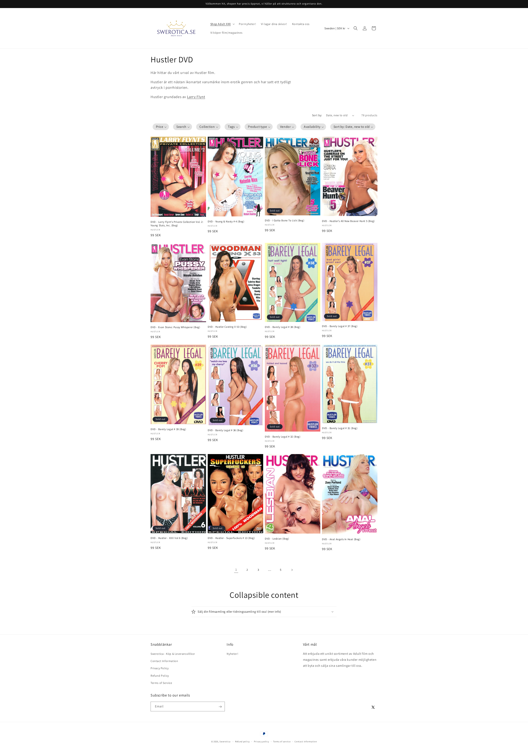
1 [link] (236, 569)
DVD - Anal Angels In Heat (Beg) (341, 539)
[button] (222, 24)
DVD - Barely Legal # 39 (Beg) (168, 429)
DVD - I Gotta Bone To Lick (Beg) (284, 220)
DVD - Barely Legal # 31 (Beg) (339, 428)
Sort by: (317, 115)
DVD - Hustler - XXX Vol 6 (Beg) (169, 538)
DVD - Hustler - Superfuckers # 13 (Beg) (231, 538)
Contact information (306, 741)
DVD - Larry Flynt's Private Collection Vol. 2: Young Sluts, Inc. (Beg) (177, 223)
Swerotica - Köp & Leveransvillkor (173, 654)
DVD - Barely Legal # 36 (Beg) (225, 430)
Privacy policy (261, 741)
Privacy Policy (160, 668)
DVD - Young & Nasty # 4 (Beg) (226, 221)
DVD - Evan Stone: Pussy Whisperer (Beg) (175, 327)
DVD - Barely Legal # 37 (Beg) (339, 326)
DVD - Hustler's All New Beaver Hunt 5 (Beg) (348, 221)
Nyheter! (232, 654)
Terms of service (281, 741)
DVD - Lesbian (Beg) (277, 538)
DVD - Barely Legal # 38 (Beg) (282, 327)
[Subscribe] (220, 707)
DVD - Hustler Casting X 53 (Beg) (227, 327)
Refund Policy (160, 675)
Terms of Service (161, 683)
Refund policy (242, 741)
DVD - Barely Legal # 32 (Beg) (282, 436)
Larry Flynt (196, 96)
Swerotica (224, 741)
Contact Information (164, 661)
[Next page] (291, 569)
